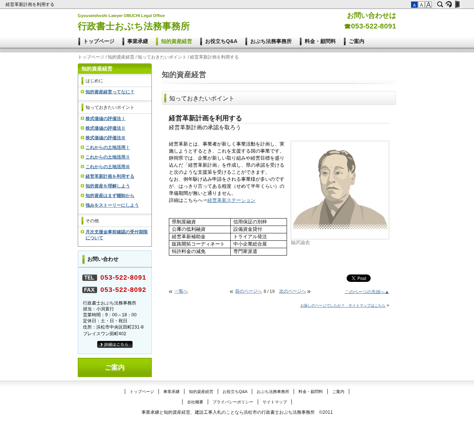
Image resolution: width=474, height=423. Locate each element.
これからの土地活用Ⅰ (108, 147)
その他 (92, 220)
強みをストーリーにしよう (112, 205)
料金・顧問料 (320, 41)
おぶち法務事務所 (271, 41)
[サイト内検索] (440, 4)
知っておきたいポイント (162, 57)
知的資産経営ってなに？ (110, 91)
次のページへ (292, 291)
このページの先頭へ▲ (367, 291)
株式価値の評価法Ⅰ (106, 118)
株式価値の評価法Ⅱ (106, 128)
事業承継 (137, 41)
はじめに (94, 80)
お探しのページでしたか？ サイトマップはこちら (342, 305)
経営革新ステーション (231, 200)
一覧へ (181, 291)
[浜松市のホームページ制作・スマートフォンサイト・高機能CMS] (448, 4)
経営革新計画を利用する (31, 4)
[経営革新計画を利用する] (340, 230)
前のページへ (248, 291)
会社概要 (195, 402)
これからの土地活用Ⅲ (108, 166)
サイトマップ (275, 402)
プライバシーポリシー (233, 402)
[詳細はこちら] (115, 346)
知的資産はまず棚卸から (110, 195)
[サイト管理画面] (457, 4)
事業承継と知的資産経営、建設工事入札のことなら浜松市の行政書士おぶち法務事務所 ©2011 (237, 412)
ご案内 (356, 41)
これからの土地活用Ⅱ (108, 157)
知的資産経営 (176, 41)
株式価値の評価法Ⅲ (106, 137)
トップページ (98, 41)
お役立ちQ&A (221, 41)
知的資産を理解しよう (108, 186)
